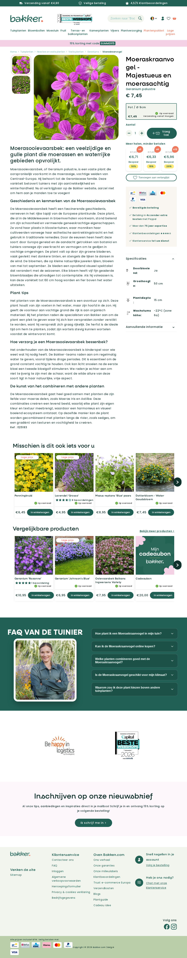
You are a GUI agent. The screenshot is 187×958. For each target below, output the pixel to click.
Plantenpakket (154, 30)
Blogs (97, 894)
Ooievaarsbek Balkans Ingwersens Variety (110, 580)
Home (13, 51)
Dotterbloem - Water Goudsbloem (150, 497)
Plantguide (101, 899)
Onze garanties (104, 865)
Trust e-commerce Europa (112, 882)
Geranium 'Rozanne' (28, 578)
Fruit (63, 30)
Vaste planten (76, 51)
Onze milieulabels (106, 871)
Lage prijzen (170, 32)
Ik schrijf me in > (93, 823)
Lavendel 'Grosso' (67, 495)
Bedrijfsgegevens (63, 898)
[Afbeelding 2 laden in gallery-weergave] (21, 65)
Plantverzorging (131, 30)
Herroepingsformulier (66, 886)
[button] (101, 18)
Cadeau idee (102, 905)
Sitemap (16, 875)
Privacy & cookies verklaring (71, 892)
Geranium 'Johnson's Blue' (72, 578)
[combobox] (126, 18)
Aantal (130, 125)
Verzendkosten (104, 888)
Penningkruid (23, 495)
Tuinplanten (18, 30)
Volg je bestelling (157, 865)
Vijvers (114, 30)
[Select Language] (154, 19)
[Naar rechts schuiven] (177, 482)
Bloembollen (36, 30)
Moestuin (53, 30)
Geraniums (93, 51)
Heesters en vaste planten (51, 51)
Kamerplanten (99, 30)
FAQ (54, 865)
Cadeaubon (144, 578)
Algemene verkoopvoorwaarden (66, 879)
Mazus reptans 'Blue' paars (113, 495)
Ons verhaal (102, 860)
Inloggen (58, 871)
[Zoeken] (140, 18)
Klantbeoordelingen (107, 877)
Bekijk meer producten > (157, 531)
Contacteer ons (63, 860)
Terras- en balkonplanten (78, 32)
